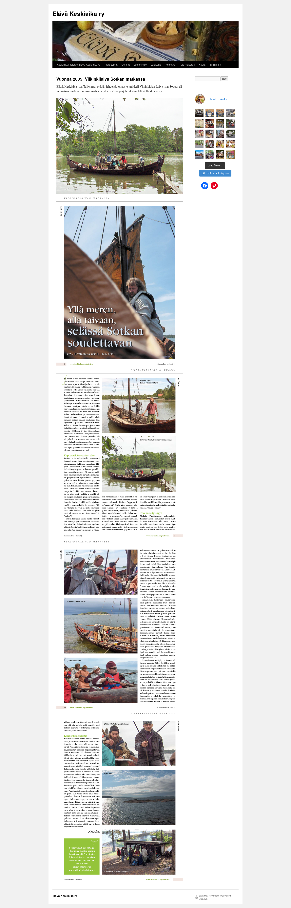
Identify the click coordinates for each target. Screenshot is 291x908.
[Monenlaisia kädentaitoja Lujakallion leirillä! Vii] (209, 134)
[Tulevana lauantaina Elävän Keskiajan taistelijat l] (199, 123)
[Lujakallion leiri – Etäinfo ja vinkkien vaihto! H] (230, 154)
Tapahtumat (111, 64)
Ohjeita (126, 64)
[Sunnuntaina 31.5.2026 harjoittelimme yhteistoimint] (220, 154)
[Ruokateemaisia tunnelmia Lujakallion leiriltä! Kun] (220, 134)
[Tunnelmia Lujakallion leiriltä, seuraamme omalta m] (199, 144)
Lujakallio (156, 64)
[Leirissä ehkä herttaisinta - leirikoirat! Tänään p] (199, 134)
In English (215, 64)
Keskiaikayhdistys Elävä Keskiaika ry (78, 64)
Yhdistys (170, 64)
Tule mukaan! (187, 64)
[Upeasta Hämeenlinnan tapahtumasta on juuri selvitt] (209, 154)
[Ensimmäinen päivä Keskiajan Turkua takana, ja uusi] (230, 144)
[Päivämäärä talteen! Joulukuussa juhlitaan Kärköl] (209, 123)
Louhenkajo (140, 64)
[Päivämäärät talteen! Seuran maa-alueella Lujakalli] (220, 123)
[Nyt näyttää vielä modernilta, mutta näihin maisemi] (199, 154)
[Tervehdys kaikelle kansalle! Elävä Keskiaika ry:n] (209, 113)
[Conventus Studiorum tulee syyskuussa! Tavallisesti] (220, 113)
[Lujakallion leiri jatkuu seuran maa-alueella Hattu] (230, 134)
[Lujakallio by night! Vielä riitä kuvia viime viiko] (230, 123)
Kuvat (202, 64)
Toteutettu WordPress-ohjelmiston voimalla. (215, 897)
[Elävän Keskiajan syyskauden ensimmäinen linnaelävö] (199, 113)
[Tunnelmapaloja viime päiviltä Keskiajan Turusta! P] (220, 144)
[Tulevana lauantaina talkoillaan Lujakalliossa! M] (230, 113)
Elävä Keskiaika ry (78, 13)
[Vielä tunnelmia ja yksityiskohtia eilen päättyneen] (209, 144)
